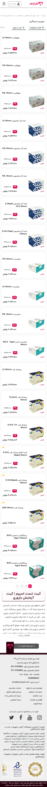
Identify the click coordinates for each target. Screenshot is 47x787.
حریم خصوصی (15, 700)
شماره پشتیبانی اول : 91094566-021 (25, 666)
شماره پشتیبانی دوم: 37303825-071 (25, 670)
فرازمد (43, 16)
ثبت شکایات (37, 696)
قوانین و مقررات (36, 700)
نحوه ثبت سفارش (35, 692)
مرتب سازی (17, 28)
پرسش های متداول (14, 692)
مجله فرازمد (37, 704)
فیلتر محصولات (35, 28)
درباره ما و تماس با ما (13, 696)
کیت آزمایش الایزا (8, 16)
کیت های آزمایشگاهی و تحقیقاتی (28, 16)
